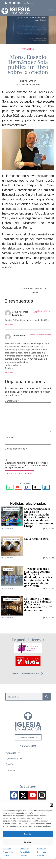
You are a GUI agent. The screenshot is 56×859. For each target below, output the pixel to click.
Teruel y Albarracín (11, 599)
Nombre (10, 437)
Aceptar (28, 834)
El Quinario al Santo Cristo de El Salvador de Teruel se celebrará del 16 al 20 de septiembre (38, 604)
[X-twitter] (10, 3)
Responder (9, 324)
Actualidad (8, 569)
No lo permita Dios (36, 538)
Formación (11, 770)
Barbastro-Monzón (11, 509)
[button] (51, 805)
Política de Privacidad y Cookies (8, 851)
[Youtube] (14, 3)
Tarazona (28, 49)
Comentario (12, 401)
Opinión (9, 764)
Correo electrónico (16, 448)
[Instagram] (18, 3)
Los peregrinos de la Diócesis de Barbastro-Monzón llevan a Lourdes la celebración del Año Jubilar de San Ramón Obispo (38, 517)
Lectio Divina (12, 758)
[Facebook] (6, 3)
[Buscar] (46, 696)
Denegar (28, 842)
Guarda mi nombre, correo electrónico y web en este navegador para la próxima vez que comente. (26, 465)
